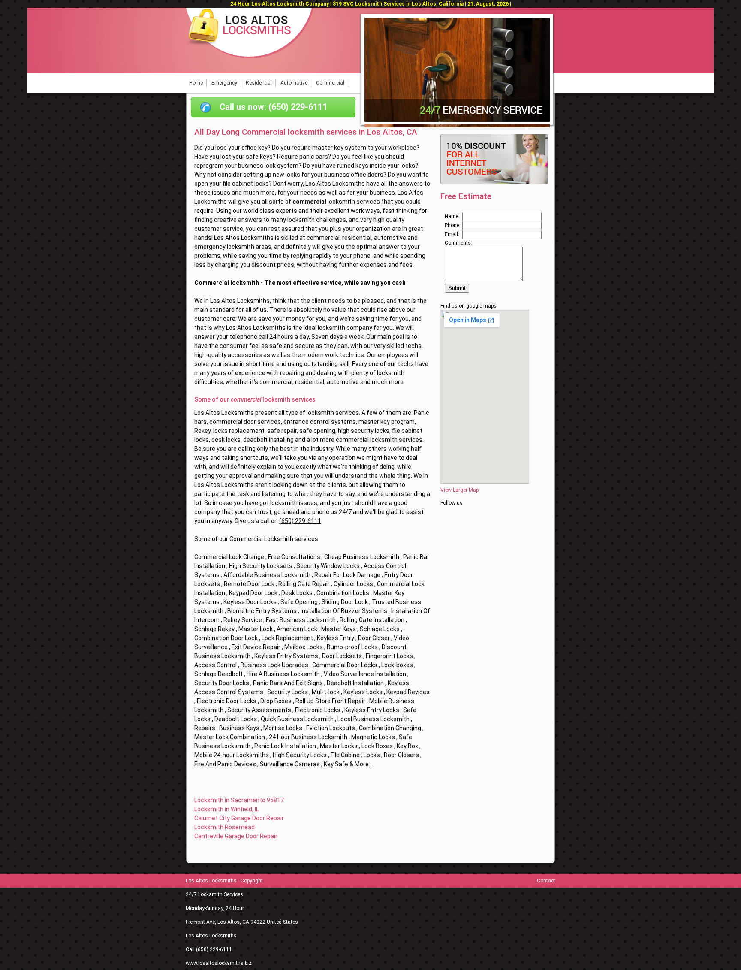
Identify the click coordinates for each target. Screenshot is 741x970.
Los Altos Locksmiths (211, 936)
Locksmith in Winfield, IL (226, 809)
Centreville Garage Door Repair (235, 836)
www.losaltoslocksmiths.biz (219, 963)
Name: (452, 216)
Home (196, 83)
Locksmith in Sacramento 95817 (239, 800)
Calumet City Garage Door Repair (239, 818)
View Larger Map (459, 490)
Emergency (224, 83)
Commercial (330, 83)
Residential (259, 83)
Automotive (293, 83)
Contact (546, 881)
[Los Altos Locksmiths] (250, 57)
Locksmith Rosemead (224, 827)
